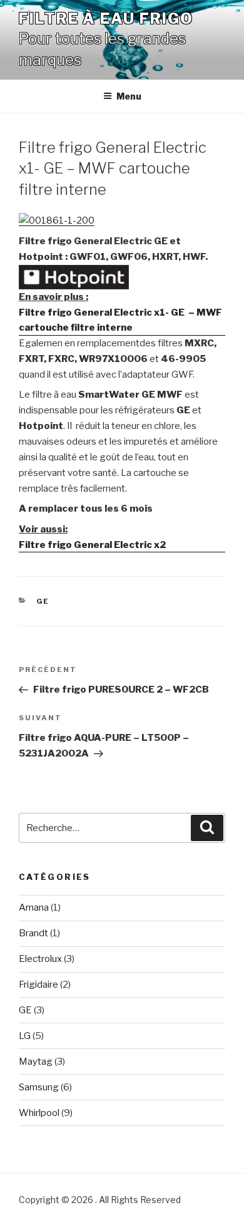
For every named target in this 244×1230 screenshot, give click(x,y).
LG (25, 1035)
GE (43, 601)
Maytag (36, 1061)
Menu (128, 96)
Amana (34, 907)
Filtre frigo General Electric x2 (92, 544)
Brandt (33, 933)
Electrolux (40, 958)
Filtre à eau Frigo (106, 18)
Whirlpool (39, 1113)
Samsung (39, 1087)
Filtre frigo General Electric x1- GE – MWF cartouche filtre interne (120, 320)
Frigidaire (38, 984)
